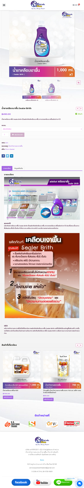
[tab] (7, 168)
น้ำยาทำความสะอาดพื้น (15, 146)
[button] (4, 5)
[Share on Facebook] (3, 156)
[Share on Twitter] (7, 156)
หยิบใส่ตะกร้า (18, 135)
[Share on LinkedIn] (11, 156)
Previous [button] (5, 43)
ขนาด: (4, 125)
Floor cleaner (10, 149)
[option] (42, 44)
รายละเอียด (7, 168)
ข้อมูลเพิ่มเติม (18, 168)
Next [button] (78, 43)
